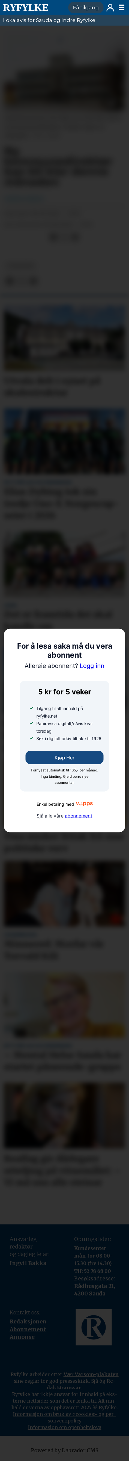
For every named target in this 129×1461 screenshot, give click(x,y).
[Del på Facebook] (53, 237)
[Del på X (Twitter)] (64, 237)
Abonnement (28, 1329)
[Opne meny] (121, 7)
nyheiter (20, 266)
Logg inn (110, 7)
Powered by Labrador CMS (64, 1450)
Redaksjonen (28, 1321)
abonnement (78, 816)
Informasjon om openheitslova (64, 1427)
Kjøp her (64, 758)
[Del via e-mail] (75, 237)
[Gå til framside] (33, 7)
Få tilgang (86, 8)
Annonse (22, 1336)
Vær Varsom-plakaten (91, 1374)
